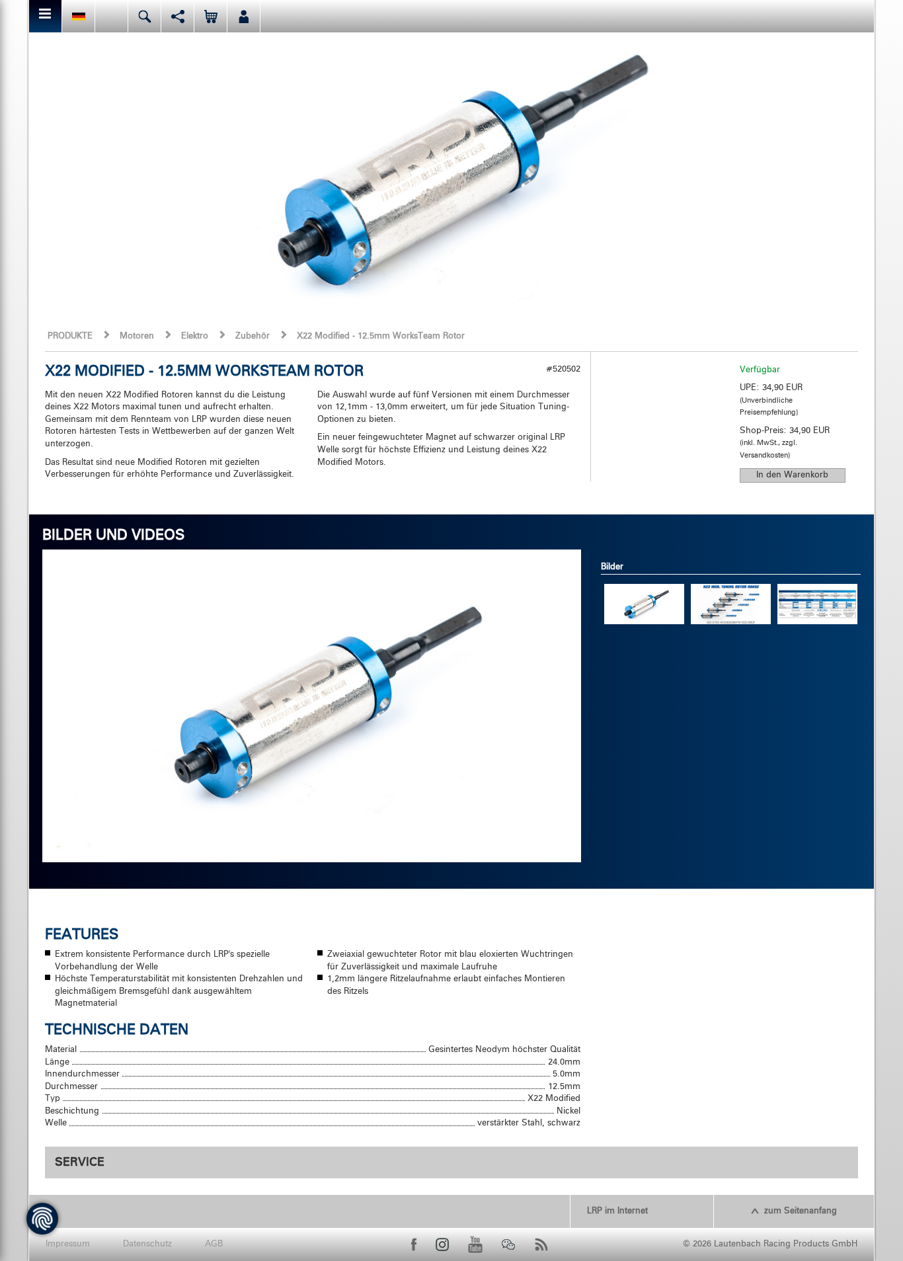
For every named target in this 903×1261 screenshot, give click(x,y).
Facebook (413, 1244)
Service (79, 1162)
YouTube (475, 1244)
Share (177, 16)
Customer (243, 16)
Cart (210, 16)
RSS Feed (541, 1244)
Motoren (137, 336)
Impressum (68, 1244)
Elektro (194, 336)
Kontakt (111, 16)
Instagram (442, 1244)
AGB (214, 1244)
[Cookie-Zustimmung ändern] (42, 1219)
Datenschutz (147, 1244)
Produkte (70, 336)
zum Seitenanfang (800, 1211)
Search (144, 16)
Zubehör (252, 336)
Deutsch (78, 16)
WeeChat (508, 1244)
